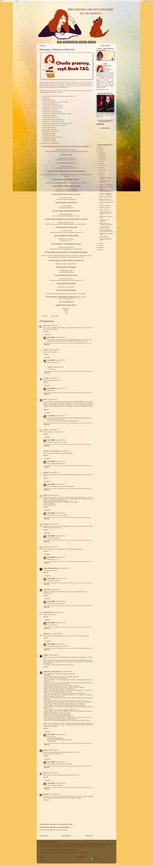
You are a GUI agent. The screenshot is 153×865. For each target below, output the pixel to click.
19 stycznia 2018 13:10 (60, 644)
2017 (99, 243)
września (101, 159)
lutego (101, 173)
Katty (44, 399)
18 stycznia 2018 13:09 (54, 349)
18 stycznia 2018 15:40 (60, 440)
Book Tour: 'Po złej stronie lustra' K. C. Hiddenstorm (105, 194)
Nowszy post (43, 835)
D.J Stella (45, 378)
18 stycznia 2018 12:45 (60, 337)
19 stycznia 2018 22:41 (53, 655)
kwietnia (101, 169)
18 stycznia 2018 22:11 (55, 589)
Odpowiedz (45, 331)
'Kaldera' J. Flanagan (104, 209)
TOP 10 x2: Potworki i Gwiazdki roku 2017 (104, 227)
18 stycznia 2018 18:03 (54, 524)
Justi (66, 313)
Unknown (45, 429)
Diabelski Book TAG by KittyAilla (104, 182)
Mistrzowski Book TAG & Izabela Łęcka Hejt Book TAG (105, 213)
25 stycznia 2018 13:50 (54, 794)
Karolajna (45, 472)
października (102, 157)
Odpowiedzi (47, 334)
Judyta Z (45, 495)
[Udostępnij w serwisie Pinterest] (57, 316)
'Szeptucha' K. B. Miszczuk (105, 184)
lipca (100, 163)
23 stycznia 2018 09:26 (60, 734)
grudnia (101, 152)
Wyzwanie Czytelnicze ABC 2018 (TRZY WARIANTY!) (106, 230)
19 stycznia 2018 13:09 (60, 601)
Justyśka (45, 750)
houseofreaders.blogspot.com (49, 504)
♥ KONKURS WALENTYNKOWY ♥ (105, 190)
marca (100, 171)
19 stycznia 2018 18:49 (58, 367)
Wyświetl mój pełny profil (102, 89)
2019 (99, 149)
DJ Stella (66, 310)
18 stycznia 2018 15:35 (64, 451)
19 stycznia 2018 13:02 (60, 535)
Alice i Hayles (46, 589)
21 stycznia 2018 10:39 (66, 671)
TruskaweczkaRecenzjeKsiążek (50, 568)
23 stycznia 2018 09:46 (60, 783)
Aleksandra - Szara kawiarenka (51, 451)
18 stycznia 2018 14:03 (52, 399)
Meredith (45, 655)
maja (100, 167)
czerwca (101, 165)
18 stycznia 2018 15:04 (60, 415)
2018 (99, 151)
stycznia (101, 176)
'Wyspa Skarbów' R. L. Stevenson (104, 220)
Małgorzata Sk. (47, 633)
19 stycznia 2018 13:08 (60, 578)
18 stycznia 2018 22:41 (58, 612)
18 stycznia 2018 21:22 (64, 568)
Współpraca (83, 42)
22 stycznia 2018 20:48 (53, 772)
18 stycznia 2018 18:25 (52, 547)
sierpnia (101, 161)
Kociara (45, 772)
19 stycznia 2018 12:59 (60, 484)
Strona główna (66, 835)
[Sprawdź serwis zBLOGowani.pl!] (95, 858)
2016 (99, 245)
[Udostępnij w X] (54, 316)
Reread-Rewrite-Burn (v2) (105, 207)
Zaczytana (45, 524)
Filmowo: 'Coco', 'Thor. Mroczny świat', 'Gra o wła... (106, 199)
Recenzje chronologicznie (70, 42)
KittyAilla (49, 337)
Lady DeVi (45, 349)
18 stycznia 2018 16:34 (53, 495)
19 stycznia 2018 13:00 (60, 513)
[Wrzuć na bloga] (53, 316)
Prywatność (92, 42)
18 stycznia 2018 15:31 (54, 429)
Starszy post (89, 835)
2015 (99, 247)
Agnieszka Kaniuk (47, 612)
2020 (99, 147)
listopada (101, 155)
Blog (59, 42)
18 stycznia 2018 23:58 (56, 633)
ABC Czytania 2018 (103, 236)
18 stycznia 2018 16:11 (54, 472)
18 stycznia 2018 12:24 (53, 325)
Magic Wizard (66, 308)
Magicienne (46, 794)
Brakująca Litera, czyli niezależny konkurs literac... (106, 224)
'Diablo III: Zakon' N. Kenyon (106, 196)
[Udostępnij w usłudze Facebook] (56, 316)
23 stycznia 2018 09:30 (60, 761)
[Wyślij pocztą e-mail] (51, 316)
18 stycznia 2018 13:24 (54, 378)
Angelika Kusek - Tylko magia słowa (52, 671)
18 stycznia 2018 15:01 (60, 360)
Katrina (45, 325)
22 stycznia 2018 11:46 (53, 750)
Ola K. (45, 547)
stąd (66, 87)
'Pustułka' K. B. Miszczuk (105, 205)
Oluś (66, 311)
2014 (99, 249)
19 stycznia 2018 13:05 (60, 557)
